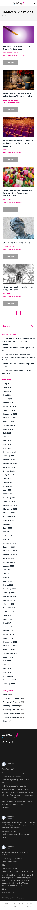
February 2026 (9, 406)
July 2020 (7, 661)
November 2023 (10, 509)
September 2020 (10, 653)
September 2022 (10, 562)
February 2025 (9, 452)
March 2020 (8, 676)
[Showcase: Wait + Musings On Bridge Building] (18, 274)
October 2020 (9, 650)
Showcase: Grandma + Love (16, 243)
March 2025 (8, 448)
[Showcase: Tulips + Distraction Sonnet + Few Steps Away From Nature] (18, 177)
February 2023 (9, 543)
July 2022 (7, 570)
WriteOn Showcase (13, 717)
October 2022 (9, 558)
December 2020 (10, 642)
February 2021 (9, 634)
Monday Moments (13, 706)
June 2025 (7, 437)
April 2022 (7, 581)
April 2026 (7, 399)
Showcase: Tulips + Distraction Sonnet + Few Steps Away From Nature (18, 193)
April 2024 (7, 490)
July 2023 (7, 524)
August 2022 (8, 566)
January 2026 (9, 410)
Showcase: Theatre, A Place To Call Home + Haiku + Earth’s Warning (18, 143)
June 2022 (7, 574)
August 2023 (8, 520)
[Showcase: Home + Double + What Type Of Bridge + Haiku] (18, 80)
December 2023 (10, 505)
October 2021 (8, 604)
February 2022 (9, 589)
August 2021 (8, 612)
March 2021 (8, 631)
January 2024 (9, 501)
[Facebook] (6, 742)
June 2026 (7, 391)
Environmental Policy (18, 904)
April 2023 (7, 536)
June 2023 (7, 528)
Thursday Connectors (14, 698)
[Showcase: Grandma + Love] (18, 228)
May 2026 (7, 395)
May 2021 (7, 623)
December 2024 (10, 460)
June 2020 (7, 665)
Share (13, 811)
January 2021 (8, 638)
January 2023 (9, 547)
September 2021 (10, 608)
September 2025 (10, 425)
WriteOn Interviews (14, 713)
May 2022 (7, 577)
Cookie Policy (29, 904)
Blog (7, 721)
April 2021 (7, 627)
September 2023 (10, 517)
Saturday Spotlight (13, 710)
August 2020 (8, 657)
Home (4, 15)
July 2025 (7, 433)
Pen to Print (10, 763)
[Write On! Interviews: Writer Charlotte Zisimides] (18, 34)
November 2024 (10, 463)
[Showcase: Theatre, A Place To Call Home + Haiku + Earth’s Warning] (18, 127)
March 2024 (8, 494)
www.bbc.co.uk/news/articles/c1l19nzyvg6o (16, 834)
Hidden (7, 694)
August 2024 (8, 475)
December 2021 (9, 596)
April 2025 (7, 444)
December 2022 (10, 551)
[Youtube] (13, 742)
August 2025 (8, 429)
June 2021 (7, 619)
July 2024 (7, 479)
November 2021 (9, 600)
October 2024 (9, 467)
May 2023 (7, 532)
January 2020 (9, 684)
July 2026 (7, 387)
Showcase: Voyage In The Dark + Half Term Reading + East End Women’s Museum (18, 341)
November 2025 (10, 418)
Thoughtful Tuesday (13, 702)
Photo (7, 807)
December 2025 (10, 414)
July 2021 (7, 615)
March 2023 (8, 539)
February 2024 (9, 498)
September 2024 (10, 471)
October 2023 (9, 513)
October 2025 (9, 422)
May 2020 (7, 669)
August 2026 (8, 384)
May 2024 (7, 486)
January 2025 (9, 456)
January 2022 (9, 593)
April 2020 (7, 672)
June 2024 (7, 482)
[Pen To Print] (18, 3)
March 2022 (8, 585)
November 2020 (10, 646)
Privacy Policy (5, 904)
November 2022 (10, 555)
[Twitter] (3, 742)
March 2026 (8, 403)
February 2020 (9, 680)
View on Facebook (6, 811)
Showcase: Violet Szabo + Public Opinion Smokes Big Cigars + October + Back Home (18, 357)
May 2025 (7, 441)
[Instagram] (9, 742)
